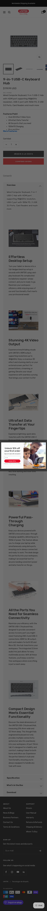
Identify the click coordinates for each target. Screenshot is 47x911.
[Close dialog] (44, 444)
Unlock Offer (12, 461)
